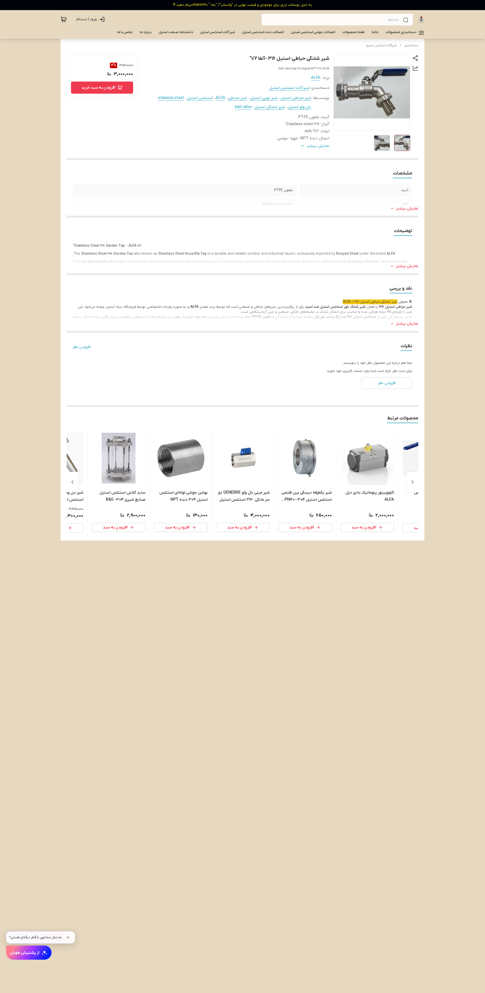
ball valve (243, 107)
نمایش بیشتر (407, 208)
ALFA (315, 77)
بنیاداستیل (411, 45)
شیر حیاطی (237, 97)
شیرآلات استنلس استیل (381, 45)
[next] (72, 482)
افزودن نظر (82, 346)
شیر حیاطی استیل (296, 97)
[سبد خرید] (64, 19)
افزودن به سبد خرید (98, 87)
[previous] (412, 482)
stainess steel (171, 97)
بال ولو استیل (299, 107)
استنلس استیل (200, 97)
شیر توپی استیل (264, 97)
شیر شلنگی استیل (270, 107)
